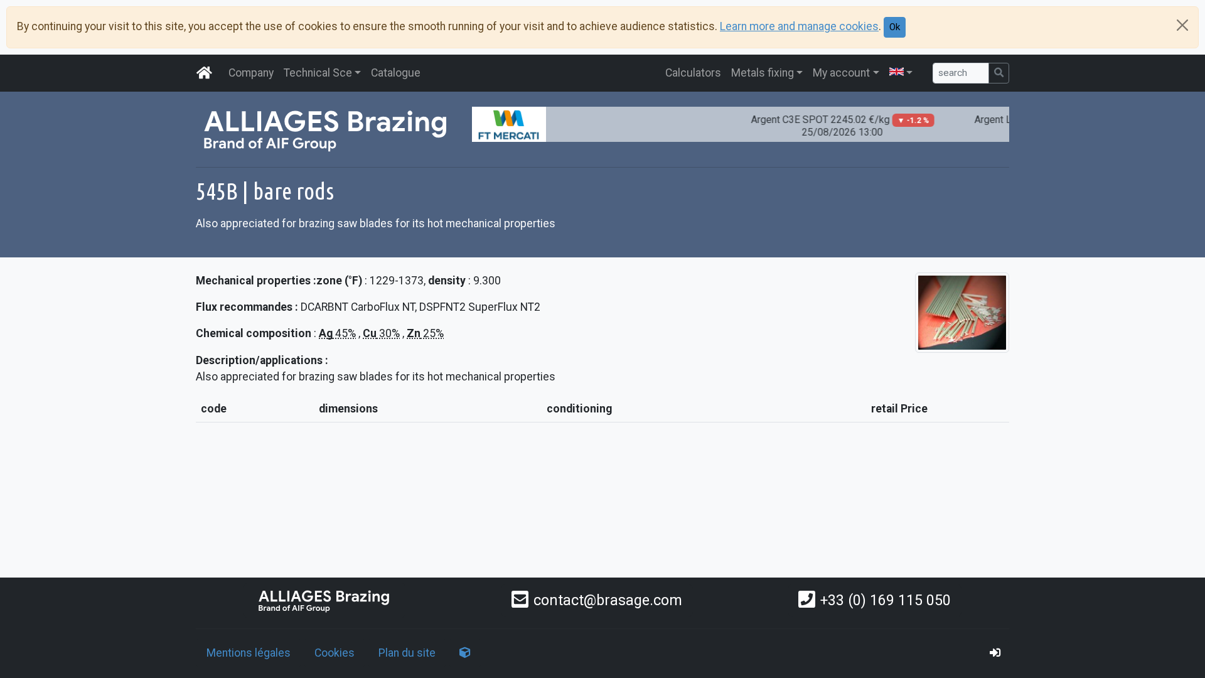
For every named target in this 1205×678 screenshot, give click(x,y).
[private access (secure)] (995, 652)
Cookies (334, 653)
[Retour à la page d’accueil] (324, 600)
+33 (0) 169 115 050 (885, 600)
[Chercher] (998, 73)
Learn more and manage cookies (799, 26)
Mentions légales (248, 653)
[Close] (1182, 25)
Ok (894, 27)
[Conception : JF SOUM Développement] (465, 653)
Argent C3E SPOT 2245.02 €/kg (830, 126)
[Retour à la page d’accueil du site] (204, 73)
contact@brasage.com (607, 600)
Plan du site (407, 653)
